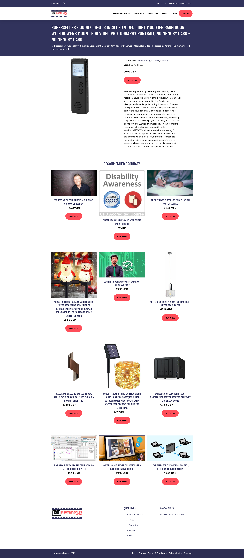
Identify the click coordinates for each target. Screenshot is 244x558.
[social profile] (64, 3)
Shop (174, 13)
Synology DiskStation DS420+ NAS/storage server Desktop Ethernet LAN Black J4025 (170, 397)
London (163, 3)
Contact (142, 553)
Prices (185, 13)
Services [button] (137, 13)
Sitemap (188, 553)
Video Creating (143, 60)
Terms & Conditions (157, 553)
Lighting (164, 60)
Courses (155, 60)
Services (132, 530)
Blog (164, 13)
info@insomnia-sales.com (179, 3)
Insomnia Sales (121, 13)
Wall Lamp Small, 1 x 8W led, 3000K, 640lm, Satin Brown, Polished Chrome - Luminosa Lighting (74, 397)
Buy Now (132, 80)
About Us (153, 13)
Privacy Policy (175, 553)
